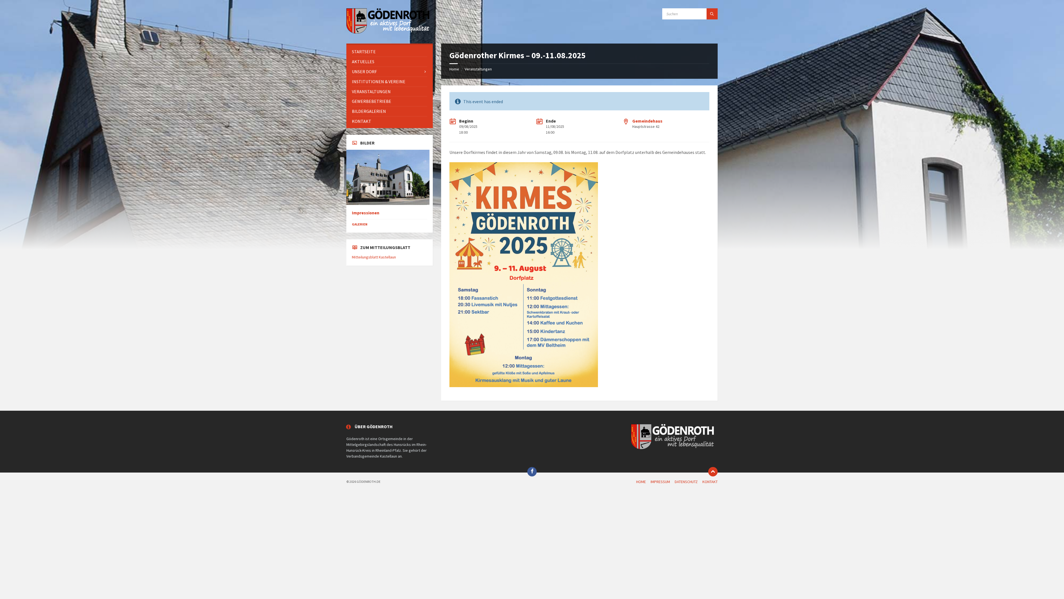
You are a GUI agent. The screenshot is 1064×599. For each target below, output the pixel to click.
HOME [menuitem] (641, 481)
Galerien (359, 224)
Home (454, 69)
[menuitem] (389, 52)
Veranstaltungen (478, 69)
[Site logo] (387, 32)
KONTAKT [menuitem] (710, 481)
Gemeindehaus (647, 121)
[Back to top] (713, 471)
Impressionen (365, 212)
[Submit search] (712, 13)
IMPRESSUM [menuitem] (660, 481)
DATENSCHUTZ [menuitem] (686, 481)
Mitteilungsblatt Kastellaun (374, 257)
